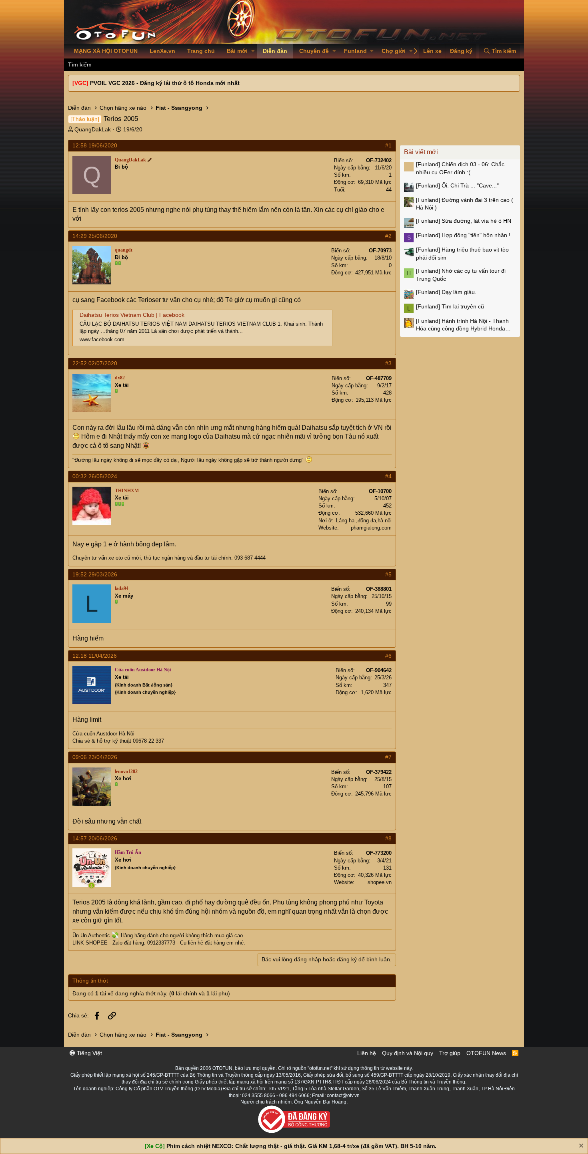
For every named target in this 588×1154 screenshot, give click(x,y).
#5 (388, 574)
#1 (388, 145)
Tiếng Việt (88, 1053)
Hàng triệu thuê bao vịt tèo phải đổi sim (462, 253)
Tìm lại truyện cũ (450, 306)
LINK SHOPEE (90, 943)
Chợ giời (394, 51)
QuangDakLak (92, 129)
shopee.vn (380, 882)
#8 (388, 838)
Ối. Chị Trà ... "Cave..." (457, 185)
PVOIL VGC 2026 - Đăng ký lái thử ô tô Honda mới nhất (165, 83)
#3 (388, 363)
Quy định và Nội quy (407, 1053)
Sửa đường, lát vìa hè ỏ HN (463, 221)
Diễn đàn (275, 51)
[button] (253, 51)
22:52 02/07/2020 (94, 363)
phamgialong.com (371, 528)
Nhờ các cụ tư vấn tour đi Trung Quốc (461, 275)
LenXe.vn (162, 51)
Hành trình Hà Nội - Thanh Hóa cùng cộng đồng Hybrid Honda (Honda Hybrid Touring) (462, 325)
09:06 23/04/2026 (94, 757)
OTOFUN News (486, 1053)
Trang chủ (201, 51)
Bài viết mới (421, 152)
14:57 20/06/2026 (94, 838)
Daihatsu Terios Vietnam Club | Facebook (132, 315)
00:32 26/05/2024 (94, 476)
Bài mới (237, 51)
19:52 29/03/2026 (94, 574)
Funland (355, 51)
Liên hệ (366, 1053)
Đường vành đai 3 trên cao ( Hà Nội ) (464, 204)
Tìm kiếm (80, 64)
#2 (388, 236)
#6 (388, 656)
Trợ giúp (449, 1053)
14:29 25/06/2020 (94, 236)
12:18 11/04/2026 (94, 656)
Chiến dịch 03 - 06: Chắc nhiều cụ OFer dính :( (460, 168)
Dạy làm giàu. (446, 292)
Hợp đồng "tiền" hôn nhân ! (463, 235)
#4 (388, 476)
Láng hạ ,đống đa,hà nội (364, 521)
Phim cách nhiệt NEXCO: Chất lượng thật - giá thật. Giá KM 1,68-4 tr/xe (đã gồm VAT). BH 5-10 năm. (301, 1146)
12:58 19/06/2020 (94, 145)
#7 (388, 757)
